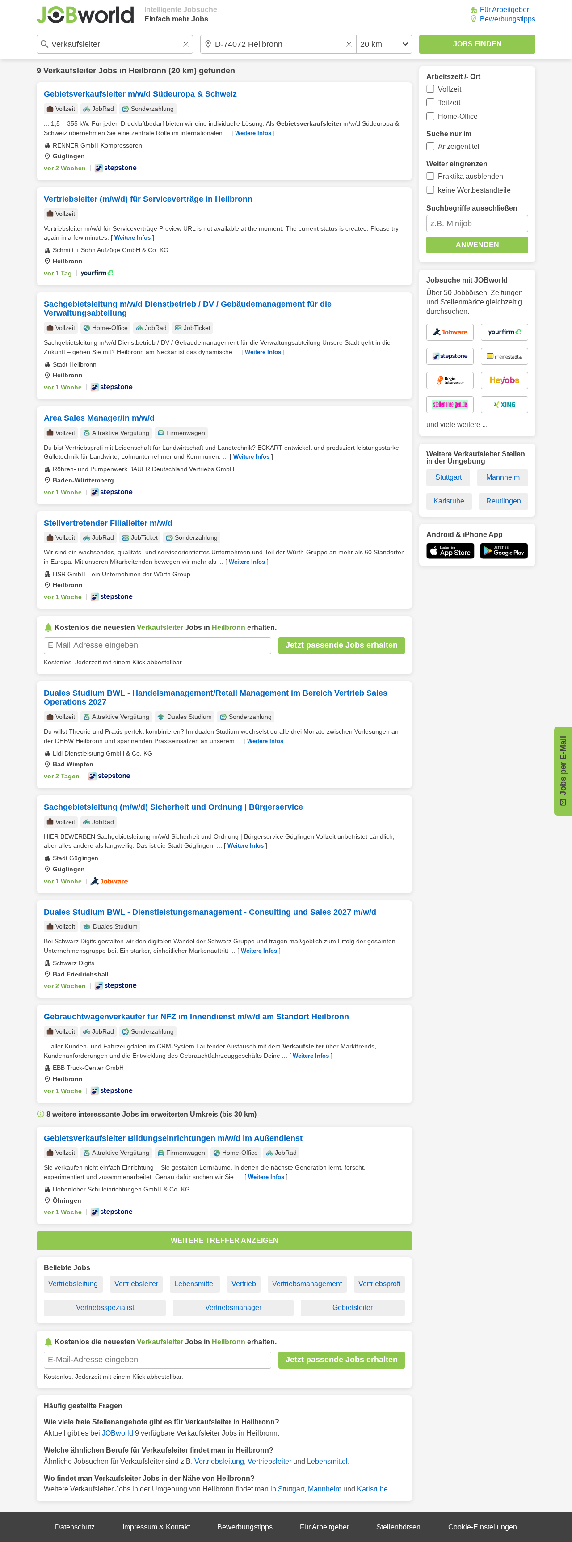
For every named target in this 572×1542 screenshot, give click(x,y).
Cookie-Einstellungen (482, 1527)
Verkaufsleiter (69, 70)
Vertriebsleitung (73, 1284)
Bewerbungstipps (507, 19)
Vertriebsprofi (379, 1284)
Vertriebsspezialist (105, 1307)
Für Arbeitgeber (504, 9)
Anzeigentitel (458, 146)
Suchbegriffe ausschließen (471, 208)
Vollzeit (449, 89)
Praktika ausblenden (470, 176)
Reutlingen (503, 501)
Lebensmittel (194, 1284)
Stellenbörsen (398, 1527)
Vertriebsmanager (233, 1307)
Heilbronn (147, 70)
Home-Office (458, 116)
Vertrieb (243, 1284)
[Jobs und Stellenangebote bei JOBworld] (85, 14)
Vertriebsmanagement (307, 1284)
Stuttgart (291, 1489)
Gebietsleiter (352, 1307)
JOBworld (117, 1433)
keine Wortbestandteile (474, 190)
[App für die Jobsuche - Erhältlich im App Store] (450, 551)
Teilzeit (449, 102)
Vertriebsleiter (136, 1284)
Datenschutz (75, 1527)
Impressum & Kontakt (156, 1527)
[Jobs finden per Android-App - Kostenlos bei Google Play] (504, 551)
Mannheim (324, 1489)
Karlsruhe (372, 1489)
